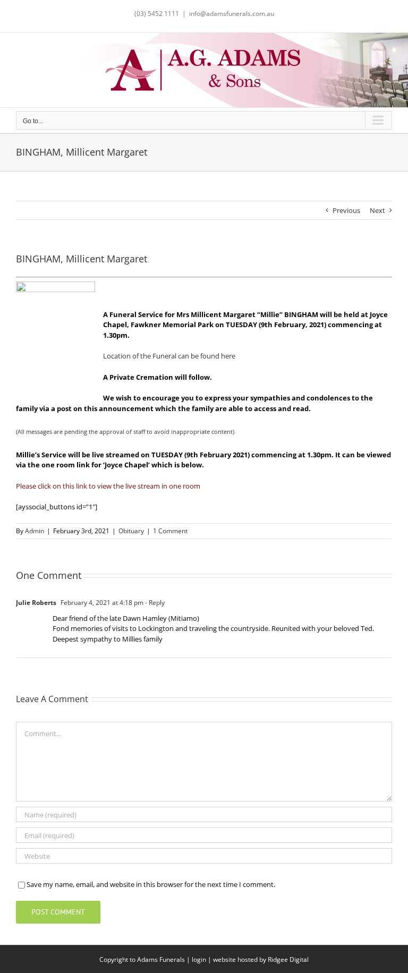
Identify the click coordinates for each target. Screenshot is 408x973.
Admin (34, 530)
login (199, 959)
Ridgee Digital (288, 959)
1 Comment (170, 530)
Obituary (131, 530)
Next (377, 210)
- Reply (154, 602)
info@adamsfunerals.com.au (231, 13)
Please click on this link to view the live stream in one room (108, 486)
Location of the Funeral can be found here (169, 356)
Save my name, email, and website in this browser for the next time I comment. (151, 884)
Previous (346, 210)
